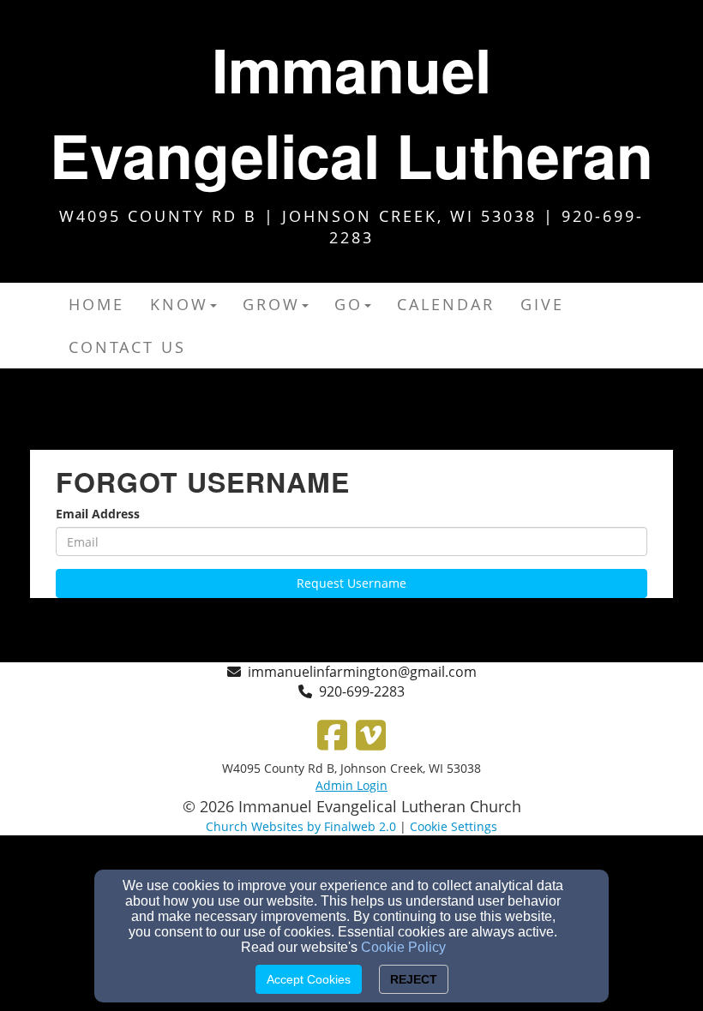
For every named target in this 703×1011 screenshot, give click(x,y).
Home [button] (96, 304)
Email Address (98, 514)
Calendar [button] (446, 304)
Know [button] (179, 304)
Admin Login (351, 785)
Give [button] (542, 304)
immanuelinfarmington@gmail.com (362, 671)
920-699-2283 (362, 691)
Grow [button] (271, 304)
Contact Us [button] (127, 347)
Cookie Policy (403, 947)
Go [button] (348, 304)
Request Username (351, 583)
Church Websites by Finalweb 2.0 (301, 826)
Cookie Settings (453, 826)
